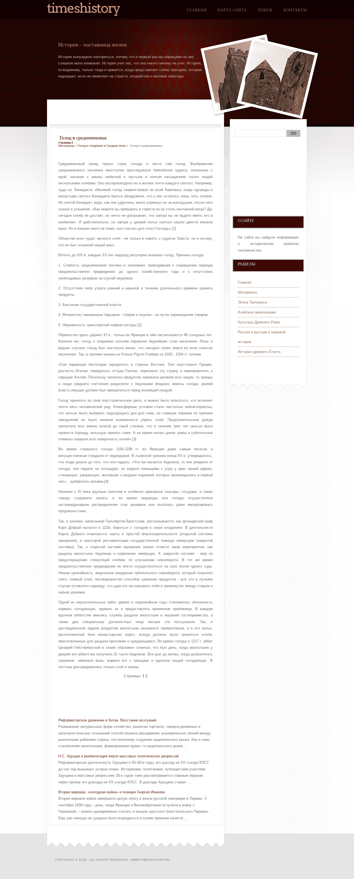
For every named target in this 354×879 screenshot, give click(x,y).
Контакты (295, 10)
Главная (197, 10)
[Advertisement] (123, 698)
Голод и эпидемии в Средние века (102, 145)
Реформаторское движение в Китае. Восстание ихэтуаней (107, 720)
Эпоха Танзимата (252, 302)
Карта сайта (232, 10)
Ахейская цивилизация (257, 312)
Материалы (66, 145)
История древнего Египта (259, 352)
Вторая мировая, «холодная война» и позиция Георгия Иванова (111, 792)
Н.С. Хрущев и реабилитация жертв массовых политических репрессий (118, 756)
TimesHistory (83, 8)
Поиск (265, 10)
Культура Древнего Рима (259, 322)
